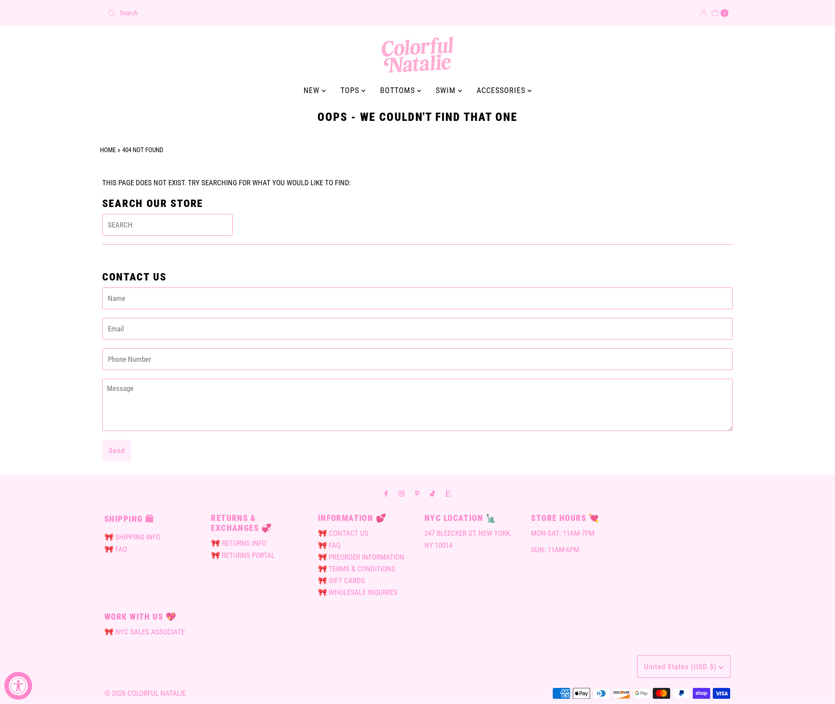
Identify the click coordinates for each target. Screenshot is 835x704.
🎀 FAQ (115, 549)
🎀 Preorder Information (361, 557)
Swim (447, 90)
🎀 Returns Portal (243, 555)
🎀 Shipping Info (132, 537)
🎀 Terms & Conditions (356, 568)
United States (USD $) (681, 666)
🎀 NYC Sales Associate (144, 631)
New (313, 90)
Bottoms (398, 90)
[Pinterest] (417, 493)
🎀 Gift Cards (341, 580)
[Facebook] (386, 493)
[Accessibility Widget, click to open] (18, 686)
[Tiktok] (432, 493)
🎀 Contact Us (343, 533)
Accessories (502, 90)
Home (108, 150)
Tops (351, 90)
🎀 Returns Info (238, 543)
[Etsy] (448, 493)
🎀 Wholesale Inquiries (357, 592)
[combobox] (259, 13)
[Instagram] (401, 493)
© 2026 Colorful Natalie (145, 693)
